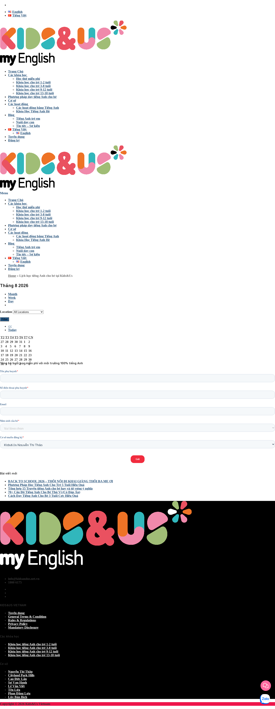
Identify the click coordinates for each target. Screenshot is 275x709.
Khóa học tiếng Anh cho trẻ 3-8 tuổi (32, 648)
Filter (5, 319)
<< (10, 326)
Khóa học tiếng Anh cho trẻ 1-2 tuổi (32, 644)
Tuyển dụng (16, 613)
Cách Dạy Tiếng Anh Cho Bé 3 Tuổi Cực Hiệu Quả (43, 495)
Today (12, 330)
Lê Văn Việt (16, 686)
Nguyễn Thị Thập (20, 671)
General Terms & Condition (27, 616)
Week (12, 297)
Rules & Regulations (22, 620)
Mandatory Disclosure (23, 627)
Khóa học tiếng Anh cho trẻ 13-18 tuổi (34, 655)
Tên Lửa (14, 689)
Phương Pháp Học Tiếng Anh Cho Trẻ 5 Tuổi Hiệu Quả (46, 485)
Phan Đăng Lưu (19, 693)
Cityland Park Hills (21, 675)
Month (12, 294)
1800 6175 (15, 5)
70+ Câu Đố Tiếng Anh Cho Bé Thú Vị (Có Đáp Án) (44, 492)
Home (12, 275)
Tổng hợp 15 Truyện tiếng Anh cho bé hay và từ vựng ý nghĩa (50, 488)
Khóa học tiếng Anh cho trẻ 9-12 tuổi (33, 651)
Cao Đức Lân (17, 679)
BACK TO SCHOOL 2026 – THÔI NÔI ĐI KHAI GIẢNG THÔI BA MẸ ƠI (60, 481)
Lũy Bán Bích (17, 697)
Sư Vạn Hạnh (17, 682)
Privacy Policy (18, 624)
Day (11, 301)
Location (6, 311)
